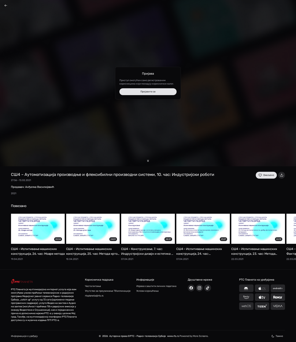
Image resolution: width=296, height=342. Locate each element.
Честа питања (93, 286)
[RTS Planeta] (22, 281)
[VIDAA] (278, 306)
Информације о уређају (24, 336)
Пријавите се (148, 91)
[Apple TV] (262, 297)
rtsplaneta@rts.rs (94, 295)
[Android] (246, 288)
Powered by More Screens (194, 336)
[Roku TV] (278, 297)
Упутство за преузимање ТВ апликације (107, 290)
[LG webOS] (246, 306)
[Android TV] (278, 288)
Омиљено (268, 175)
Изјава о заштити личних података (156, 286)
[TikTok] (207, 288)
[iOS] (262, 288)
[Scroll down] (148, 161)
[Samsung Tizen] (262, 306)
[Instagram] (199, 288)
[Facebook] (191, 288)
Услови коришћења (147, 290)
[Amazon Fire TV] (246, 297)
